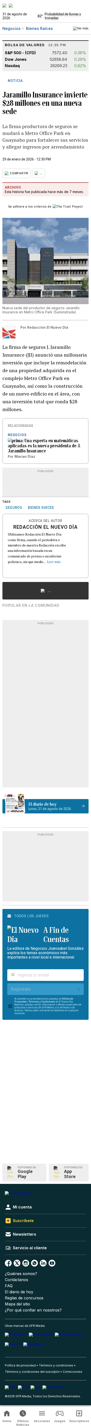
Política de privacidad (20, 1365)
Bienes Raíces (39, 28)
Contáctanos (16, 1279)
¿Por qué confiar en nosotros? (33, 1310)
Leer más (54, 561)
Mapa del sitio (17, 1304)
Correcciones (72, 1371)
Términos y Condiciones (42, 1001)
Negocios (11, 28)
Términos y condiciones (56, 1365)
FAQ (9, 1286)
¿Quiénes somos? (21, 1273)
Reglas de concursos (24, 1298)
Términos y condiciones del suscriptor (32, 1371)
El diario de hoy (19, 1292)
